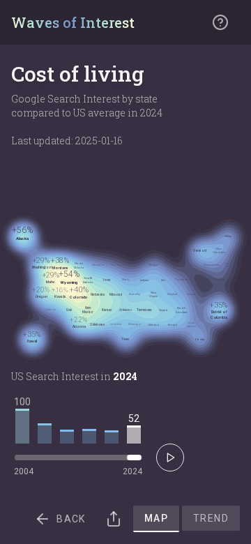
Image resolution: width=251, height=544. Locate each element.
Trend (211, 518)
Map (156, 518)
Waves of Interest (73, 22)
